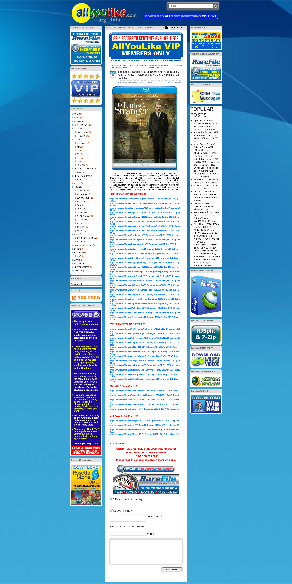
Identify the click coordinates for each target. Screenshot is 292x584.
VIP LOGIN (136, 28)
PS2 (78, 154)
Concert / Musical (86, 238)
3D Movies (82, 190)
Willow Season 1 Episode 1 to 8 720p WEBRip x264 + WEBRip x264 (206, 247)
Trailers (81, 227)
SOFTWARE (79, 252)
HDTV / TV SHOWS (82, 176)
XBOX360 (81, 165)
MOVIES (77, 187)
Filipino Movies (84, 216)
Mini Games (82, 143)
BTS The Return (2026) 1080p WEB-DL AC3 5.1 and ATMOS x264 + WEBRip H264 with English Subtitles (207, 259)
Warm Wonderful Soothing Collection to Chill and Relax (206, 215)
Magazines (82, 136)
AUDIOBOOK (79, 121)
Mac (79, 256)
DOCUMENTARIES (82, 125)
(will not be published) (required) (128, 526)
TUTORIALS (79, 263)
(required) (155, 516)
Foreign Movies (84, 220)
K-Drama (81, 180)
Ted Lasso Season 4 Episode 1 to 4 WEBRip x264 (204, 206)
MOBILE (77, 183)
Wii (78, 161)
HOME (109, 28)
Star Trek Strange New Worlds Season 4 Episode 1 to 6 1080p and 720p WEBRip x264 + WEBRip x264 (206, 171)
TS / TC (80, 231)
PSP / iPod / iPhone (86, 223)
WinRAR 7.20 (200, 221)
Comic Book (83, 132)
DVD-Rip (81, 209)
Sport (77, 260)
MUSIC (77, 234)
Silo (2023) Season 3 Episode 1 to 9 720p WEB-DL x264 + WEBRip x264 (206, 194)
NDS (79, 147)
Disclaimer (148, 28)
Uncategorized (81, 267)
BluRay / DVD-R (84, 198)
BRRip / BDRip (83, 201)
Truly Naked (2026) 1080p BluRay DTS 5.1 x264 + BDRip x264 (206, 227)
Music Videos (83, 241)
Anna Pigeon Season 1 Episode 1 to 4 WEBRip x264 (204, 147)
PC (78, 150)
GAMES (77, 139)
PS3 (79, 158)
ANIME (77, 118)
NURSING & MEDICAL (83, 245)
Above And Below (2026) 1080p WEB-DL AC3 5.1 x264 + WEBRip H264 (206, 135)
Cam (79, 205)
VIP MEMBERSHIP (122, 28)
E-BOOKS (78, 129)
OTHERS (77, 249)
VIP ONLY (78, 271)
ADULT (77, 114)
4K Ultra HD (83, 194)
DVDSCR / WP (83, 212)
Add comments (176, 82)
